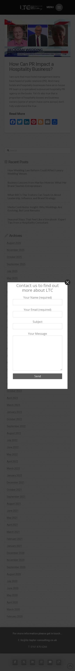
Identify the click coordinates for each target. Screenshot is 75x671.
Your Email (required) (37, 309)
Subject (37, 321)
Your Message (37, 334)
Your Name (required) (37, 297)
